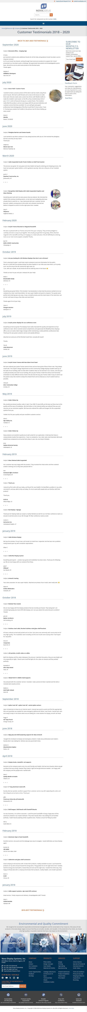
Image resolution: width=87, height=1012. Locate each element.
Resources (10, 28)
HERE (54, 19)
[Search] (51, 14)
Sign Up (79, 59)
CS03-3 (8, 101)
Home (3, 28)
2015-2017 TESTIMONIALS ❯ (32, 910)
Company (17, 28)
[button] (43, 23)
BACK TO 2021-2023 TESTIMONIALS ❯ (33, 41)
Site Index (71, 1008)
